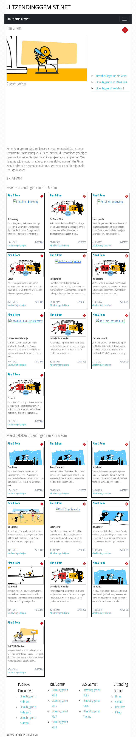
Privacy (118, 712)
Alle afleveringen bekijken (17, 245)
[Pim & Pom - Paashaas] (26, 456)
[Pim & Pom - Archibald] (110, 456)
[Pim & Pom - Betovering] (25, 201)
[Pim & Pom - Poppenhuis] (68, 261)
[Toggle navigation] (124, 19)
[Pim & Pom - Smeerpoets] (110, 201)
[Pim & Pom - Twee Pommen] (68, 456)
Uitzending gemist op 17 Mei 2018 (111, 82)
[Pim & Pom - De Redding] (110, 268)
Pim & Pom (14, 28)
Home (118, 696)
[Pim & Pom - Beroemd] (110, 575)
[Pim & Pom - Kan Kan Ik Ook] (110, 321)
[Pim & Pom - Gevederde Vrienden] (68, 327)
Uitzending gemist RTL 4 (60, 692)
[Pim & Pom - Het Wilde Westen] (26, 635)
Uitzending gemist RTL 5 (60, 703)
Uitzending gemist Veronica (91, 714)
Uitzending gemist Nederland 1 (110, 88)
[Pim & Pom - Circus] (26, 268)
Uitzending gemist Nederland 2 (28, 709)
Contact (118, 702)
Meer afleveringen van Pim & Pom (111, 76)
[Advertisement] (47, 113)
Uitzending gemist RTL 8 (60, 724)
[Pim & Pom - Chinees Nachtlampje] (25, 321)
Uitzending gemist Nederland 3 (28, 720)
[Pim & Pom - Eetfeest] (26, 387)
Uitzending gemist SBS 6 (91, 703)
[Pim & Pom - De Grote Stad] (68, 208)
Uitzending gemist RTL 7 (60, 714)
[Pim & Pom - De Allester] (110, 515)
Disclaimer (120, 707)
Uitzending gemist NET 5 (91, 692)
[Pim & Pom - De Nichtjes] (26, 515)
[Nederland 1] (125, 30)
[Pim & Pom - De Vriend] (26, 575)
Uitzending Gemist (18, 19)
